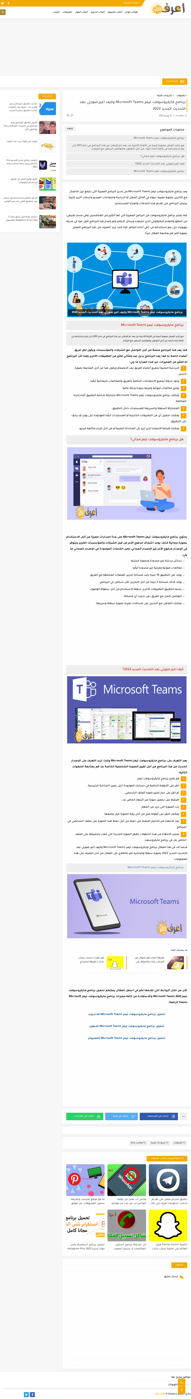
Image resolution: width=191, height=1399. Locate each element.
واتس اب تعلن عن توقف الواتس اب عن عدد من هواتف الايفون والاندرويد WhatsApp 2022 (128, 1201)
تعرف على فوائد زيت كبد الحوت (21, 142)
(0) (68, 116)
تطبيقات (67, 12)
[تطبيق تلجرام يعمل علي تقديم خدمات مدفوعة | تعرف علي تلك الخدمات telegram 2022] (168, 1180)
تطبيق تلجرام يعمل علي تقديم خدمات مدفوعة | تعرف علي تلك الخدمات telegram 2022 (168, 1201)
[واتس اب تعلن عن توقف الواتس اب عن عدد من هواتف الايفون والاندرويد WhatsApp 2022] (126, 1180)
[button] (159, 1116)
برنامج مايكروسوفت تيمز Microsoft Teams (159, 138)
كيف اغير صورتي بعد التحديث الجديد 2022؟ (159, 164)
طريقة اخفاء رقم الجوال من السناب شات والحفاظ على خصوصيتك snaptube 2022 (149, 960)
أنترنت (56, 12)
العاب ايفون (81, 12)
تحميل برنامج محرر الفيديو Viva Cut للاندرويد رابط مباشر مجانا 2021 (21, 164)
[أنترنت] (2, 1394)
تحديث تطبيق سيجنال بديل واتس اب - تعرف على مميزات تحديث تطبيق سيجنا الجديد (22, 107)
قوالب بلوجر (131, 12)
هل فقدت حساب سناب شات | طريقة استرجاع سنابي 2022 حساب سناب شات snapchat (90, 960)
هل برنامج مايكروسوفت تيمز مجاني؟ (162, 156)
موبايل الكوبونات (176, 1385)
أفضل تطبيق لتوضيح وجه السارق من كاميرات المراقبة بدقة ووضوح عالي (20, 126)
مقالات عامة (137, 1143)
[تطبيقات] (8, 1394)
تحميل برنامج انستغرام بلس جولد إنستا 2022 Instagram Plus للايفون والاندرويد (86, 1247)
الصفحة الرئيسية (132, 3)
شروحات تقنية (164, 96)
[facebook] (8, 3)
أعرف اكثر (160, 1394)
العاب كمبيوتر (115, 12)
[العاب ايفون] (14, 1394)
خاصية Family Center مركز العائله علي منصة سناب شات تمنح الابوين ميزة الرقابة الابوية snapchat (168, 1247)
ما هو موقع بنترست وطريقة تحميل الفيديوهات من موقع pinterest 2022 (88, 1201)
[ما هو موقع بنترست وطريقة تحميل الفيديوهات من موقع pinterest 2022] (85, 1180)
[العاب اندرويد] (20, 1394)
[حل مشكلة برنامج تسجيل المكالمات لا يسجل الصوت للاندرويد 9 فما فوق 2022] (126, 1225)
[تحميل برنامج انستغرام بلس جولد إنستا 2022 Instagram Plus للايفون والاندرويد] (85, 1225)
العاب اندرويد (98, 12)
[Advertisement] (95, 47)
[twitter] (2, 3)
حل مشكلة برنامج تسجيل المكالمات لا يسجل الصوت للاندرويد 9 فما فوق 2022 (130, 1247)
